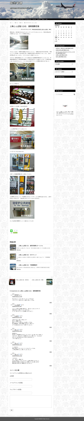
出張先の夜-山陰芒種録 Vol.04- (62, 50)
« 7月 (56, 41)
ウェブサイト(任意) (15, 389)
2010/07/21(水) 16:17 (17, 344)
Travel (13, 19)
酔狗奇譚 (40, 418)
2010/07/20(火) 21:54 (17, 296)
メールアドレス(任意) (16, 382)
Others (43, 19)
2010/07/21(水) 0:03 (16, 306)
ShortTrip (21, 19)
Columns (39, 19)
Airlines (17, 19)
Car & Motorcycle (28, 19)
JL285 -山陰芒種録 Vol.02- (61, 54)
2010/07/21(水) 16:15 (17, 331)
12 (63, 33)
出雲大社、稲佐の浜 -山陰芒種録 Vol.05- (64, 48)
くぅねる (17, 304)
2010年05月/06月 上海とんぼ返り (41, 29)
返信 (51, 302)
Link (46, 19)
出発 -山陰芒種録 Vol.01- (61, 56)
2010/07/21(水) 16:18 (17, 355)
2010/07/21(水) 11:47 (17, 317)
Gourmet (34, 19)
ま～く (17, 329)
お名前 (12, 376)
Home (10, 19)
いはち (17, 316)
